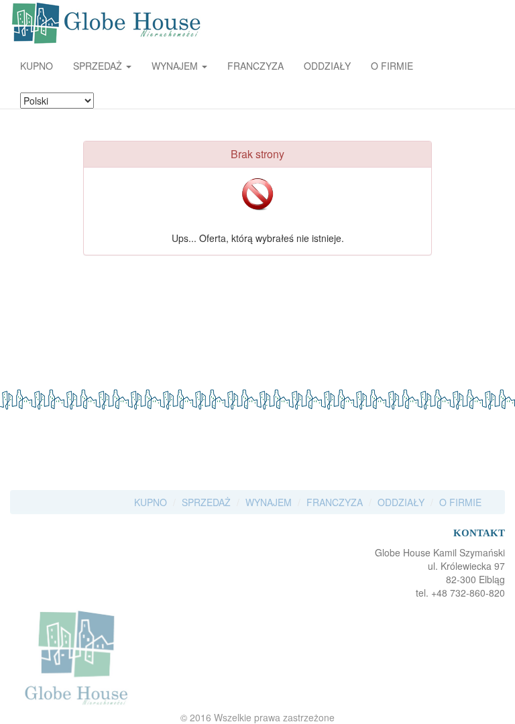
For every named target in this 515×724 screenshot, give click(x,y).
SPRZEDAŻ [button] (99, 65)
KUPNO (36, 65)
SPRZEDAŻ (206, 502)
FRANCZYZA (255, 65)
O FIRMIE (392, 65)
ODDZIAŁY (327, 65)
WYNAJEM (268, 502)
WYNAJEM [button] (176, 65)
